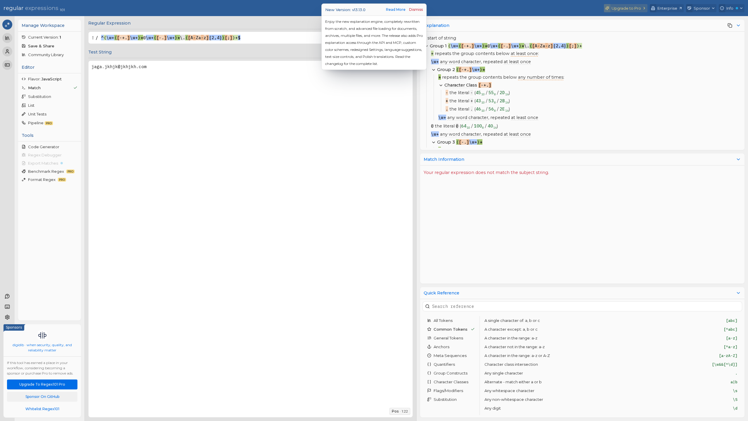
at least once (524, 53)
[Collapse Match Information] (738, 159)
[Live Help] (7, 296)
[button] (49, 37)
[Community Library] (7, 38)
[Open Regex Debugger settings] (76, 154)
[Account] (7, 51)
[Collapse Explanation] (738, 25)
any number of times (540, 77)
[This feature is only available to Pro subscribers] (729, 25)
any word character (460, 61)
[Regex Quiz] (7, 65)
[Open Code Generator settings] (76, 146)
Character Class (460, 85)
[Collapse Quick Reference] (738, 293)
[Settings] (7, 317)
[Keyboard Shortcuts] (7, 306)
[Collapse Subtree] (433, 69)
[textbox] (245, 37)
